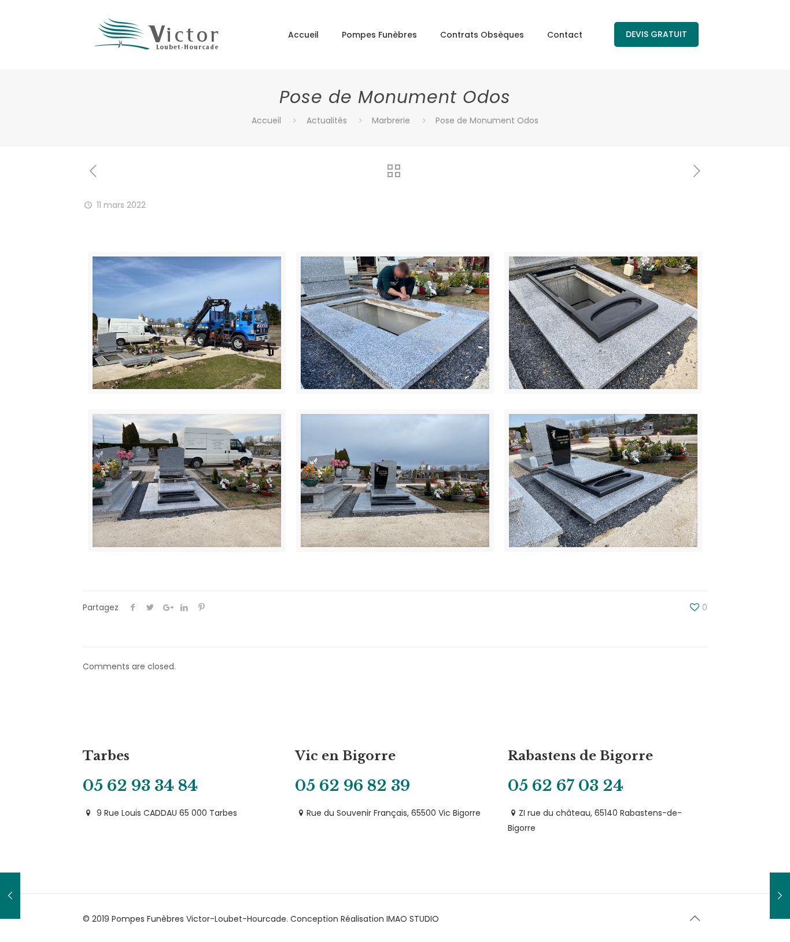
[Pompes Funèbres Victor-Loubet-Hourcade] (157, 34)
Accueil (266, 120)
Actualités (327, 120)
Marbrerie (391, 120)
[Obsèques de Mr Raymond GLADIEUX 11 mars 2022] (10, 896)
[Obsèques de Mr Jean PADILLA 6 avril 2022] (780, 896)
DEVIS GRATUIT (656, 34)
